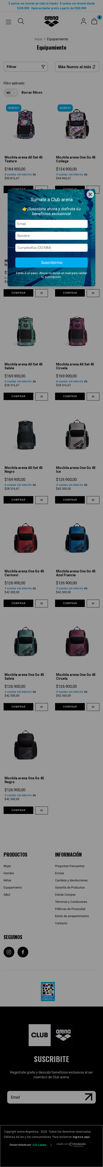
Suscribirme (51, 262)
